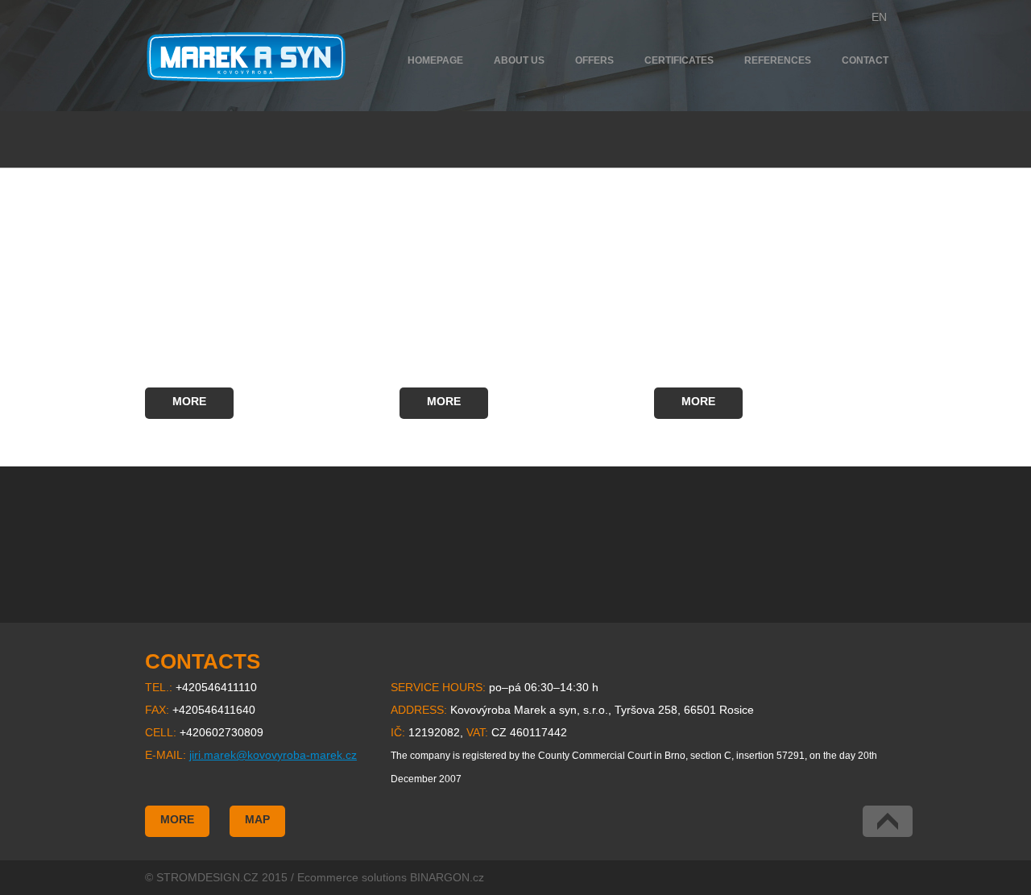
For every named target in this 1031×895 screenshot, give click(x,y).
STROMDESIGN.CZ (207, 877)
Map (257, 819)
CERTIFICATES (679, 60)
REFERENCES (777, 60)
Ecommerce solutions (352, 877)
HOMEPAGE (435, 60)
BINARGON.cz (447, 877)
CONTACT (865, 60)
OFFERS (594, 60)
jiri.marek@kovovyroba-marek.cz (273, 754)
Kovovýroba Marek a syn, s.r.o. (246, 57)
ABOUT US (519, 60)
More (189, 401)
